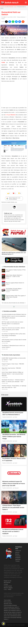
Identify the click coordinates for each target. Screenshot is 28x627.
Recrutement (7, 582)
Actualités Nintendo (9, 6)
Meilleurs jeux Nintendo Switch (12, 608)
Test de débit (7, 600)
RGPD (9, 589)
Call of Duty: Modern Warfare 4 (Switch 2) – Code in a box (14, 275)
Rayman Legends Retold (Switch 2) (15, 282)
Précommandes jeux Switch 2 (11, 607)
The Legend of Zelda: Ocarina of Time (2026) (15, 270)
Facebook (17, 556)
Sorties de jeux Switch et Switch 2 (13, 612)
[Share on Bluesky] (9, 21)
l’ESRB (3, 62)
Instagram (17, 557)
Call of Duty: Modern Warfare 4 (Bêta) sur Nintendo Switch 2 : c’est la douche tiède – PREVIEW (13, 374)
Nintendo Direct (8, 603)
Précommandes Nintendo (10, 605)
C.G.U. (5, 589)
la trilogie (10, 114)
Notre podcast (7, 602)
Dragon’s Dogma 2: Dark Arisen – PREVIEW (13, 364)
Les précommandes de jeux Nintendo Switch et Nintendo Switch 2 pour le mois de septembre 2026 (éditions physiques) (14, 316)
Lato (4, 17)
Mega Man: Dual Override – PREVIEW (11, 368)
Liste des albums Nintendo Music (12, 614)
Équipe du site (7, 580)
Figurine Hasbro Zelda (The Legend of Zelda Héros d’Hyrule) (16, 296)
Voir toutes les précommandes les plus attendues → (14, 302)
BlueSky (17, 554)
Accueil (2, 6)
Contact (6, 584)
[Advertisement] (14, 94)
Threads (17, 561)
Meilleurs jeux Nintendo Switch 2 (12, 610)
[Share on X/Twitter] (6, 21)
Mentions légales (8, 587)
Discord (17, 552)
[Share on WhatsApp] (13, 21)
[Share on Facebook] (19, 21)
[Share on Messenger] (16, 21)
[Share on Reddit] (23, 21)
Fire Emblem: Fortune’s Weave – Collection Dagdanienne (14, 289)
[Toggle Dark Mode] (3, 623)
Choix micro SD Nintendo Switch (12, 615)
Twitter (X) (18, 550)
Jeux (15, 6)
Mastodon (18, 559)
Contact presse (8, 586)
